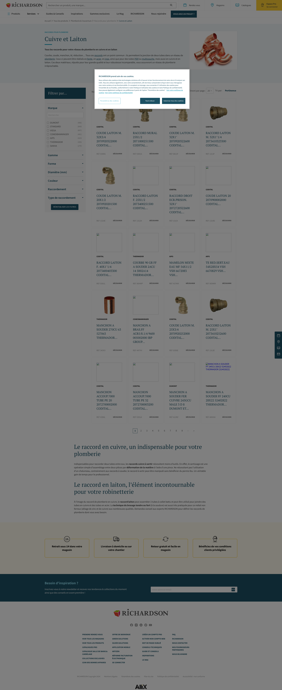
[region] (142, 89)
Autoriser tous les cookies (174, 101)
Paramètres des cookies (109, 101)
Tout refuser (150, 101)
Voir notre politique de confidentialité (119, 93)
